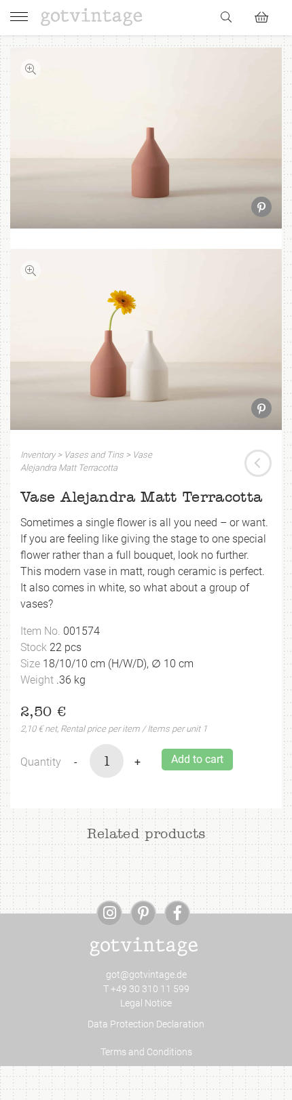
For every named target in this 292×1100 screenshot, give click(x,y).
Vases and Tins (94, 455)
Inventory (37, 455)
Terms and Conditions (146, 1051)
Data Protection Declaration (146, 1024)
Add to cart (197, 759)
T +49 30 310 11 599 (146, 988)
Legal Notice (146, 1003)
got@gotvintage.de (146, 974)
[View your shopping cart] (267, 15)
